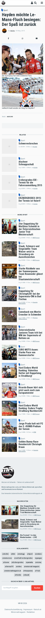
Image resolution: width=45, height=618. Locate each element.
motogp (22, 554)
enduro (39, 554)
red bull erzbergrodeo (24, 558)
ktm (13, 554)
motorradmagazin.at (13, 571)
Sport (5, 10)
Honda (18, 575)
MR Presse (36, 237)
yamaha (30, 562)
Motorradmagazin (18, 612)
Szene (6, 562)
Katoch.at (37, 609)
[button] (8, 38)
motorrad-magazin (32, 566)
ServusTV (9, 566)
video (19, 566)
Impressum (28, 609)
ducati (27, 575)
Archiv (12, 31)
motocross (8, 558)
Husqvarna (28, 571)
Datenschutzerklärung (13, 609)
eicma (38, 562)
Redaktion (31, 612)
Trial (38, 571)
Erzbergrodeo (18, 562)
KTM (35, 432)
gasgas (39, 558)
